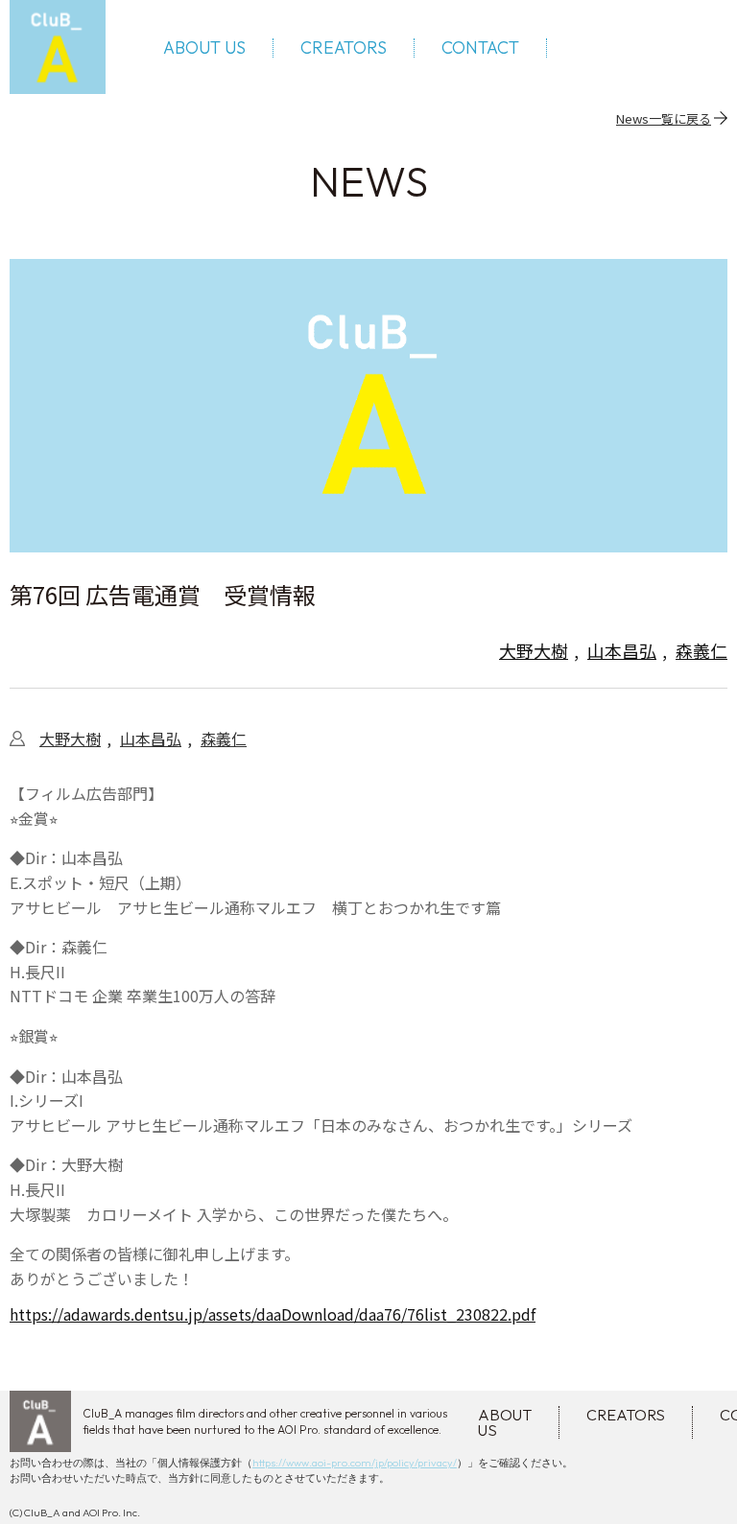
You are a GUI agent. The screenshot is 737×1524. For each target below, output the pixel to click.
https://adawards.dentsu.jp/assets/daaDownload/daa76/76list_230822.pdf (272, 1313)
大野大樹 (533, 650)
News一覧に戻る (663, 118)
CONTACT (480, 48)
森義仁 (701, 650)
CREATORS (343, 48)
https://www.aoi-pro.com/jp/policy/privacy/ (354, 1462)
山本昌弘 (621, 650)
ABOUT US (204, 48)
